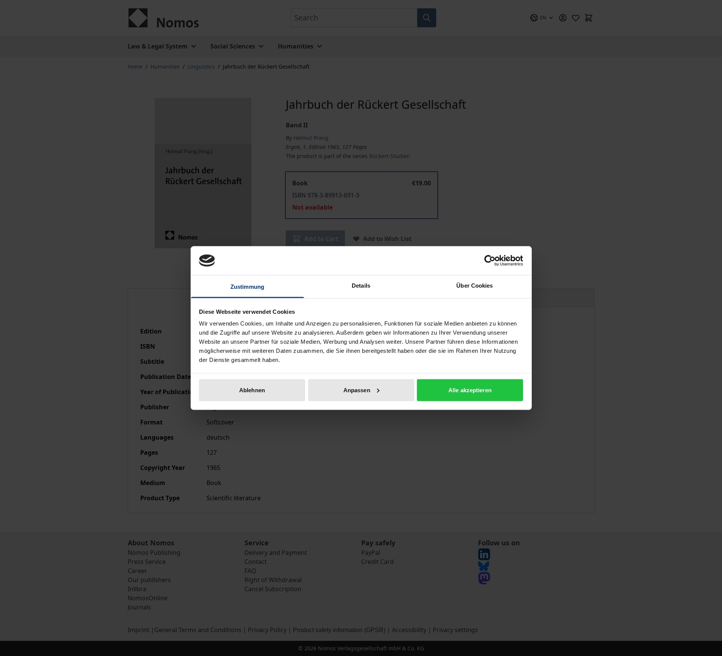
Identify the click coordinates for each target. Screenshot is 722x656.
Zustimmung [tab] (247, 286)
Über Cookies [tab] (474, 285)
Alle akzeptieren (470, 390)
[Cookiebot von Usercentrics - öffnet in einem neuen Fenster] (490, 260)
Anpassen (356, 390)
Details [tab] (361, 285)
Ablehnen (252, 390)
